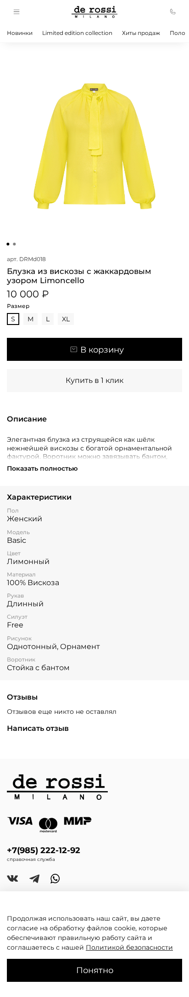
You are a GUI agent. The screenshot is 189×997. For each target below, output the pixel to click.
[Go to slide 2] (14, 244)
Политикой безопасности (129, 947)
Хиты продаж (141, 32)
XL (66, 319)
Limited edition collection (77, 32)
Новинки (20, 32)
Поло (177, 32)
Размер (18, 306)
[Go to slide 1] (7, 244)
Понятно (94, 970)
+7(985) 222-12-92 (43, 850)
